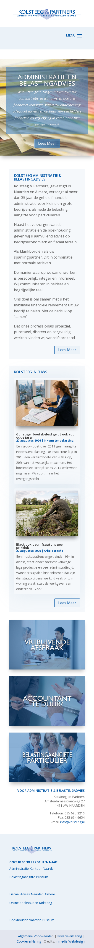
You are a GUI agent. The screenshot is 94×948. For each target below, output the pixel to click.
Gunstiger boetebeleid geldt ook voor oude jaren (46, 436)
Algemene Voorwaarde (35, 936)
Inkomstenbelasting (58, 440)
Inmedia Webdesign (70, 941)
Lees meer (47, 140)
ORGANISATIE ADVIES (47, 87)
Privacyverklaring (69, 936)
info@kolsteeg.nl (72, 822)
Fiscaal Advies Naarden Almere (32, 894)
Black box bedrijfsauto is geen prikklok (40, 546)
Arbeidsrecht (53, 551)
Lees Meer (67, 349)
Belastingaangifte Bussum (28, 877)
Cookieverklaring (29, 941)
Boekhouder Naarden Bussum (31, 920)
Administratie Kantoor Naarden (32, 868)
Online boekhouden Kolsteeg (30, 903)
